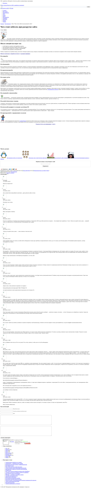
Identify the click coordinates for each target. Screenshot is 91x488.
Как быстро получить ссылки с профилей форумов (16, 464)
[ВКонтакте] (9, 169)
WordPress (5, 18)
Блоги (4, 15)
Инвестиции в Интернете (10, 476)
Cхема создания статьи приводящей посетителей (15, 468)
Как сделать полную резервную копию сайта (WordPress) (17, 471)
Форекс (4, 21)
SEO (4, 13)
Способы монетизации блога (11, 475)
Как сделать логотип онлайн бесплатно (13, 466)
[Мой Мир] (13, 169)
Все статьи (5, 11)
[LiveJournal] (14, 169)
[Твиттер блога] (11, 8)
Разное (4, 20)
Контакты (5, 3)
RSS (29, 170)
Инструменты (6, 17)
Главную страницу (10, 172)
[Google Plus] (16, 169)
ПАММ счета (8, 470)
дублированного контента (52, 89)
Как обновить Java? (9, 465)
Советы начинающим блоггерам (12, 481)
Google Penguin (23, 120)
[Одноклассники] (12, 169)
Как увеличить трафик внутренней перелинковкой (16, 469)
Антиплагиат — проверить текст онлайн (14, 463)
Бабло (4, 16)
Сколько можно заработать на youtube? (13, 462)
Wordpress (7, 449)
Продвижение (6, 12)
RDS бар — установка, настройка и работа (14, 474)
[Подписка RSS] (4, 8)
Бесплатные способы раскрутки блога (13, 479)
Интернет (5, 19)
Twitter (47, 170)
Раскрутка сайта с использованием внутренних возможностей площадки (20, 480)
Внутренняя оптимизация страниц (12, 478)
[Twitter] (11, 169)
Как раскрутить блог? (10, 482)
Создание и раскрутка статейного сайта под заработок (16, 472)
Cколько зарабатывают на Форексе (12, 483)
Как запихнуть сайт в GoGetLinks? (12, 473)
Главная (4, 10)
